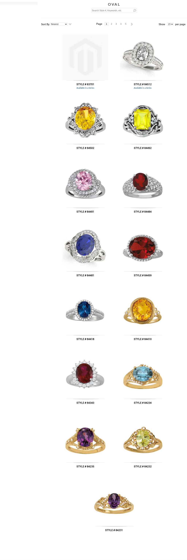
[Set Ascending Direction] (70, 24)
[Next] (132, 24)
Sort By (45, 24)
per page (180, 24)
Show (162, 24)
